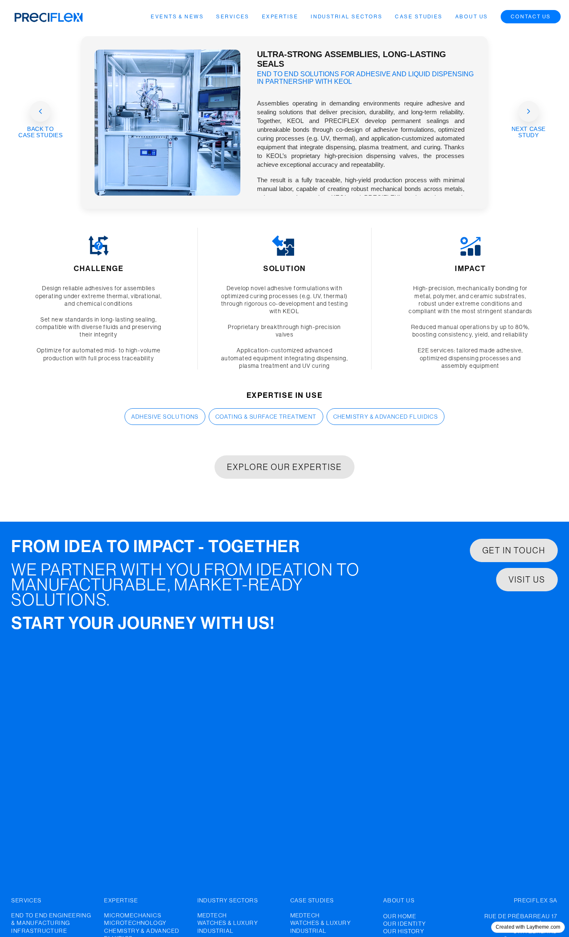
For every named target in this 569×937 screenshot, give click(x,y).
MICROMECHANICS (132, 915)
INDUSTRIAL (215, 930)
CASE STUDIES (312, 900)
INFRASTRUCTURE (39, 930)
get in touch (513, 550)
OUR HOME (399, 916)
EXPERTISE (121, 900)
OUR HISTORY (403, 931)
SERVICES (26, 900)
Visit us (527, 579)
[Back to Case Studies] (40, 111)
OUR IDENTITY (404, 923)
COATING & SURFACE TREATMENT (266, 416)
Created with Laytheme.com (528, 927)
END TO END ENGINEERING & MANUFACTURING (51, 919)
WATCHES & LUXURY (227, 923)
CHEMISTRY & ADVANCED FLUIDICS (385, 416)
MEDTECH (212, 915)
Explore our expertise (284, 467)
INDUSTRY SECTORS (227, 900)
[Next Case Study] (528, 111)
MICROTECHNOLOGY (135, 923)
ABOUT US (398, 900)
